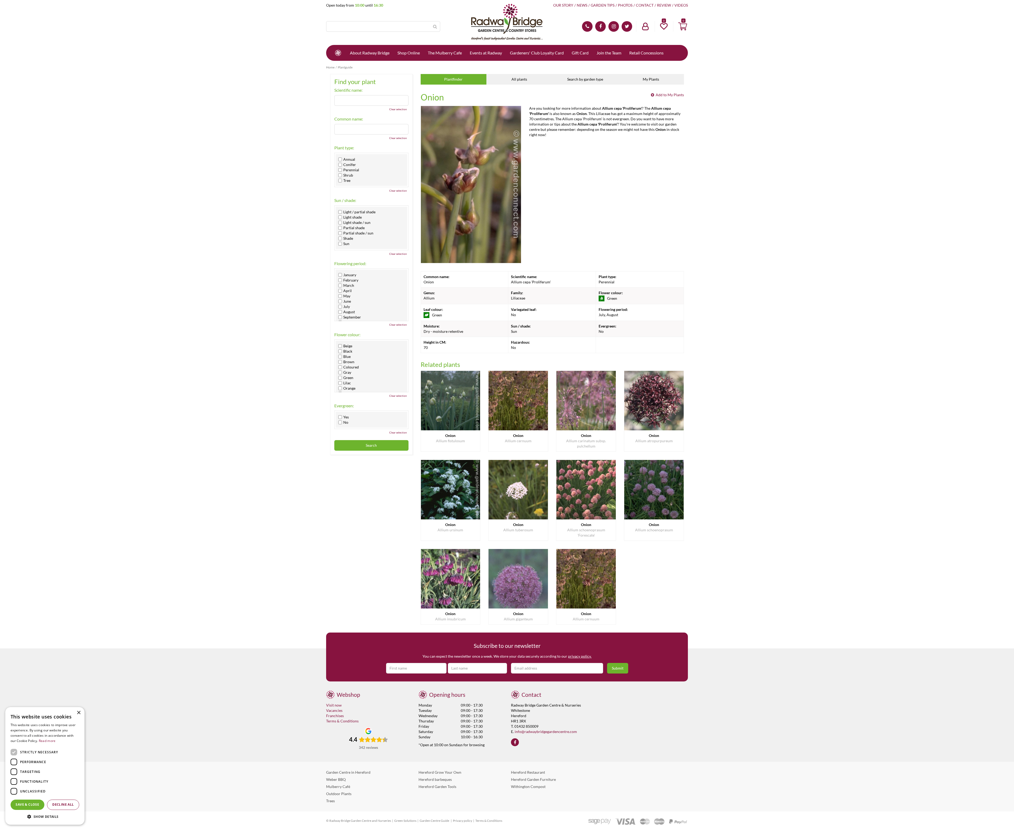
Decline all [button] (63, 804)
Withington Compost (528, 786)
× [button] (79, 713)
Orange (349, 388)
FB (600, 26)
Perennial (351, 170)
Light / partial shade (359, 212)
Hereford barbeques (435, 779)
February (350, 280)
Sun (346, 244)
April (347, 291)
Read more (47, 741)
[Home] (338, 53)
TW (627, 26)
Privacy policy (462, 821)
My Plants (651, 79)
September (352, 317)
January (349, 275)
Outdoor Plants (338, 793)
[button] (45, 816)
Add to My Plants (670, 95)
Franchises (335, 715)
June (347, 301)
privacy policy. (580, 656)
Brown (348, 362)
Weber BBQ (336, 779)
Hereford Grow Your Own (440, 772)
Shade (348, 238)
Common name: (348, 119)
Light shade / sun (356, 222)
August (349, 312)
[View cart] (682, 26)
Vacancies (334, 710)
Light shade (352, 217)
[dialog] (44, 766)
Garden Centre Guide (435, 821)
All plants (519, 79)
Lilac (347, 383)
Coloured (351, 367)
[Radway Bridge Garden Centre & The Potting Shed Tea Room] (507, 22)
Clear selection (398, 109)
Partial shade (354, 228)
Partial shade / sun (358, 233)
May (346, 296)
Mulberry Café (338, 786)
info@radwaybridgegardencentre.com (546, 731)
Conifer (349, 165)
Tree (346, 180)
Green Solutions (405, 821)
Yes (346, 417)
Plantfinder (453, 79)
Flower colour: (347, 334)
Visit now (334, 705)
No (345, 422)
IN (613, 26)
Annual (349, 159)
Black (347, 351)
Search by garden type (585, 79)
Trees (330, 801)
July (346, 306)
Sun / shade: (345, 200)
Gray (347, 372)
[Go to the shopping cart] (682, 26)
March (348, 285)
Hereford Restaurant (528, 772)
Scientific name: (348, 90)
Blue (347, 356)
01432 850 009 (587, 26)
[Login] (645, 26)
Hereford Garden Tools (437, 786)
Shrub (348, 175)
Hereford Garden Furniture (533, 779)
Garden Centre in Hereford (348, 772)
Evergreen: (344, 405)
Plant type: (344, 147)
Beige (347, 346)
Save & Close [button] (27, 804)
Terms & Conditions (342, 721)
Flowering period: (350, 263)
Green (348, 378)
